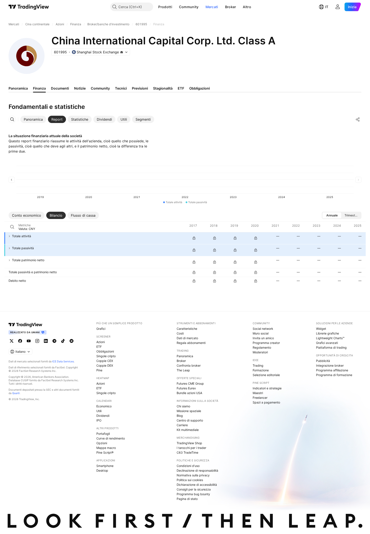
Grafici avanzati (327, 343)
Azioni (100, 342)
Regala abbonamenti (191, 343)
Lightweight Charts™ (330, 338)
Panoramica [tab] (18, 88)
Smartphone (104, 466)
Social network (263, 328)
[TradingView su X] (12, 341)
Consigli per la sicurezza (194, 489)
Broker (230, 7)
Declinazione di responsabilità (197, 470)
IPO (98, 420)
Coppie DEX (104, 365)
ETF (99, 346)
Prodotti (165, 7)
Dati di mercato (187, 338)
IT (326, 7)
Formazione (261, 370)
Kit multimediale (188, 430)
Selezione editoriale (266, 375)
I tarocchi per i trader (191, 448)
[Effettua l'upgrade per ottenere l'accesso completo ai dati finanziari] (194, 238)
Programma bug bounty (193, 494)
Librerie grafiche (327, 333)
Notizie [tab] (80, 88)
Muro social (261, 333)
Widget (321, 328)
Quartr (16, 393)
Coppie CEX (104, 361)
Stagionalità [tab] (163, 88)
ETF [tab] (181, 88)
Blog (180, 415)
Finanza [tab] (39, 88)
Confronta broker (189, 365)
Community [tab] (100, 88)
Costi (180, 333)
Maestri (258, 393)
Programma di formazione (334, 375)
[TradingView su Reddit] (72, 341)
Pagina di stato (187, 499)
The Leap (183, 370)
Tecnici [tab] (121, 88)
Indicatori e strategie (267, 388)
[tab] (33, 119)
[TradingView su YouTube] (29, 341)
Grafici (100, 328)
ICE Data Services (63, 361)
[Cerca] (12, 227)
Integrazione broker (330, 365)
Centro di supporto (190, 420)
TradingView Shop (189, 443)
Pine (99, 370)
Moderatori (260, 352)
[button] (175, 7)
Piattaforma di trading (331, 347)
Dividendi (102, 415)
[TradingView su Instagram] (37, 341)
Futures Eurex (186, 388)
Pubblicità (323, 361)
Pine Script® (104, 452)
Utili (98, 411)
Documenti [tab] (60, 88)
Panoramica (185, 356)
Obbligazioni (105, 351)
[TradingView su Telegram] (54, 341)
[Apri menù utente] (337, 7)
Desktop (102, 470)
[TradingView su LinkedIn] (46, 341)
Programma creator (266, 343)
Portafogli (103, 433)
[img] (122, 52)
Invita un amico (263, 338)
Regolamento (262, 347)
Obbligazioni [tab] (199, 88)
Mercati (212, 7)
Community (189, 7)
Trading (258, 365)
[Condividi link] (357, 119)
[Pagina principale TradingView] (29, 7)
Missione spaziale (189, 411)
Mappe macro (106, 448)
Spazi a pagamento (266, 402)
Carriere (182, 425)
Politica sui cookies (190, 480)
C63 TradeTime (187, 452)
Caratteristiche (187, 328)
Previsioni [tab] (140, 88)
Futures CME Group (190, 383)
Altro (247, 7)
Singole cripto (106, 356)
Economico (104, 406)
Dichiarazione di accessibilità (197, 484)
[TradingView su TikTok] (63, 341)
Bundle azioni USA (189, 393)
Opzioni (101, 443)
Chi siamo (183, 406)
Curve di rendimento (110, 438)
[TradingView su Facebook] (20, 341)
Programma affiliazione (332, 370)
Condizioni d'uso (188, 466)
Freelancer (260, 397)
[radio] (331, 215)
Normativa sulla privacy (193, 475)
